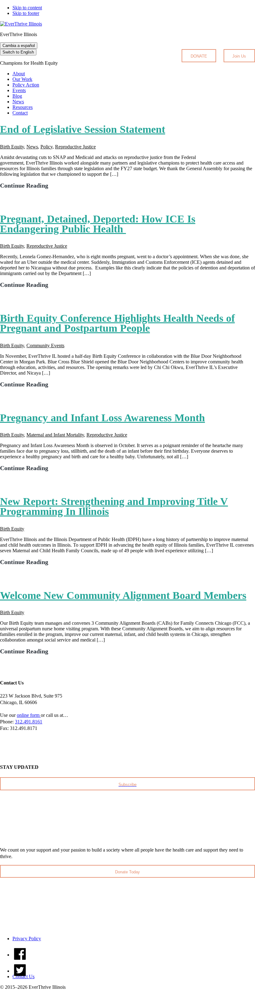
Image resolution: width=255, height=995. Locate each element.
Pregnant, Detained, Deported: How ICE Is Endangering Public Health (97, 224)
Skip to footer (25, 13)
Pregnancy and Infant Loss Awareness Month (102, 417)
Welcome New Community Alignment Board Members (123, 595)
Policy (46, 146)
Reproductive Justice (75, 146)
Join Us (239, 56)
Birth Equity (12, 146)
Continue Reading (24, 185)
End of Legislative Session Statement (82, 129)
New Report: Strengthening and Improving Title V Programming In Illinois (114, 506)
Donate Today (127, 872)
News (32, 146)
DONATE (199, 56)
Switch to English (18, 52)
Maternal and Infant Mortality (55, 434)
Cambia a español (18, 45)
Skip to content (27, 7)
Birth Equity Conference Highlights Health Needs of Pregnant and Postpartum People (117, 323)
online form (29, 715)
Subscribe (127, 784)
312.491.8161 (28, 721)
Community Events (45, 345)
